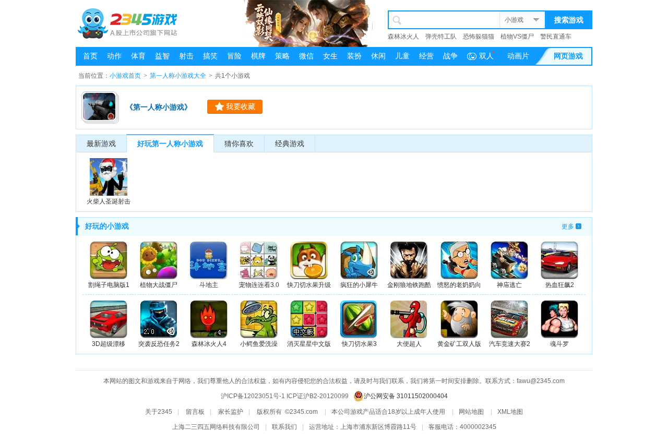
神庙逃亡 (509, 285)
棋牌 (258, 56)
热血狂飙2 (559, 285)
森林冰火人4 (209, 344)
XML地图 (510, 411)
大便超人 (409, 344)
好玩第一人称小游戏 (170, 143)
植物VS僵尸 (517, 36)
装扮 (354, 56)
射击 (186, 56)
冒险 (234, 56)
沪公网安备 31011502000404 (406, 396)
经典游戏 (289, 143)
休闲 (378, 56)
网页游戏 (568, 56)
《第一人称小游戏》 (159, 107)
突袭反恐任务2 (159, 344)
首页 (90, 56)
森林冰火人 (403, 36)
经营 (426, 56)
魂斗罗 (559, 344)
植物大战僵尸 (158, 285)
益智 (162, 56)
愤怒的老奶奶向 (459, 285)
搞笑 (210, 56)
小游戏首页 (125, 75)
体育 (138, 56)
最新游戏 (101, 143)
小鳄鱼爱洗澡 (259, 344)
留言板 (195, 411)
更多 (568, 226)
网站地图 (471, 411)
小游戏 (514, 19)
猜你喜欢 (239, 143)
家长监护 (230, 411)
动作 (114, 56)
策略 (282, 56)
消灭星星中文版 (309, 344)
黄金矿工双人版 (459, 344)
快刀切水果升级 (309, 285)
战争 (450, 56)
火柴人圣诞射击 (108, 201)
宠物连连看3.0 (259, 285)
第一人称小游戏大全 (178, 75)
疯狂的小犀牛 (359, 285)
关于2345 (158, 411)
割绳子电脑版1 (108, 285)
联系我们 (284, 427)
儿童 (402, 56)
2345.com (304, 411)
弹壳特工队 (441, 36)
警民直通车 (555, 36)
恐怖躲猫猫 (478, 36)
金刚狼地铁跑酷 (409, 285)
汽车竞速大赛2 (509, 344)
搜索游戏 (568, 20)
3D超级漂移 (108, 344)
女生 (330, 56)
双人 (486, 56)
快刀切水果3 (359, 344)
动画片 (518, 56)
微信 (306, 56)
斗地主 (208, 285)
